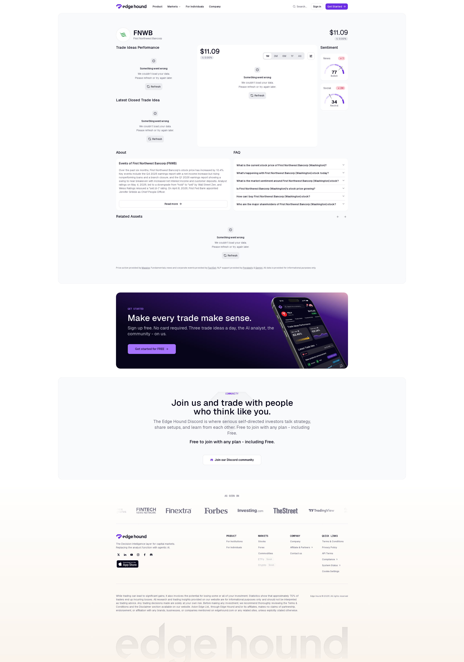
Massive (146, 267)
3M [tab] (276, 56)
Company (215, 6)
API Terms (327, 553)
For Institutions (234, 541)
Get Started (337, 7)
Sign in (318, 7)
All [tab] (299, 56)
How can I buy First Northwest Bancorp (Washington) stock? (273, 196)
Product (157, 6)
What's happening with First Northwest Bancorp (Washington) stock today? (283, 173)
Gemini (259, 267)
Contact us (296, 553)
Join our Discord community (236, 461)
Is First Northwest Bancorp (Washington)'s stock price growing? (276, 188)
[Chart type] (311, 56)
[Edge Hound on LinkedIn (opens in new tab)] (125, 554)
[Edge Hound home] (131, 6)
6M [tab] (284, 56)
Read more (171, 204)
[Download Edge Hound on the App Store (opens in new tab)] (127, 564)
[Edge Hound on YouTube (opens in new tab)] (131, 554)
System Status (331, 566)
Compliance (330, 560)
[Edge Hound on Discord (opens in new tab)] (151, 554)
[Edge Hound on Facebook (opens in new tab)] (144, 554)
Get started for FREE (155, 350)
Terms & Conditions (333, 541)
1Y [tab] (292, 56)
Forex (261, 547)
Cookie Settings (330, 571)
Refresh (156, 86)
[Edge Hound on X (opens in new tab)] (118, 554)
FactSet (212, 267)
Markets (172, 6)
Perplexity (248, 267)
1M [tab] (267, 56)
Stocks (262, 541)
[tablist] (283, 56)
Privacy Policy (329, 547)
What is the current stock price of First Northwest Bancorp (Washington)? (282, 165)
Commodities (265, 553)
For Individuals (195, 6)
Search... (302, 6)
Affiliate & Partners (300, 548)
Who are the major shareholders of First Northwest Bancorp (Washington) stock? (286, 204)
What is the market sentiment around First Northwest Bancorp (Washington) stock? (288, 180)
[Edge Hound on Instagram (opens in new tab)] (138, 554)
